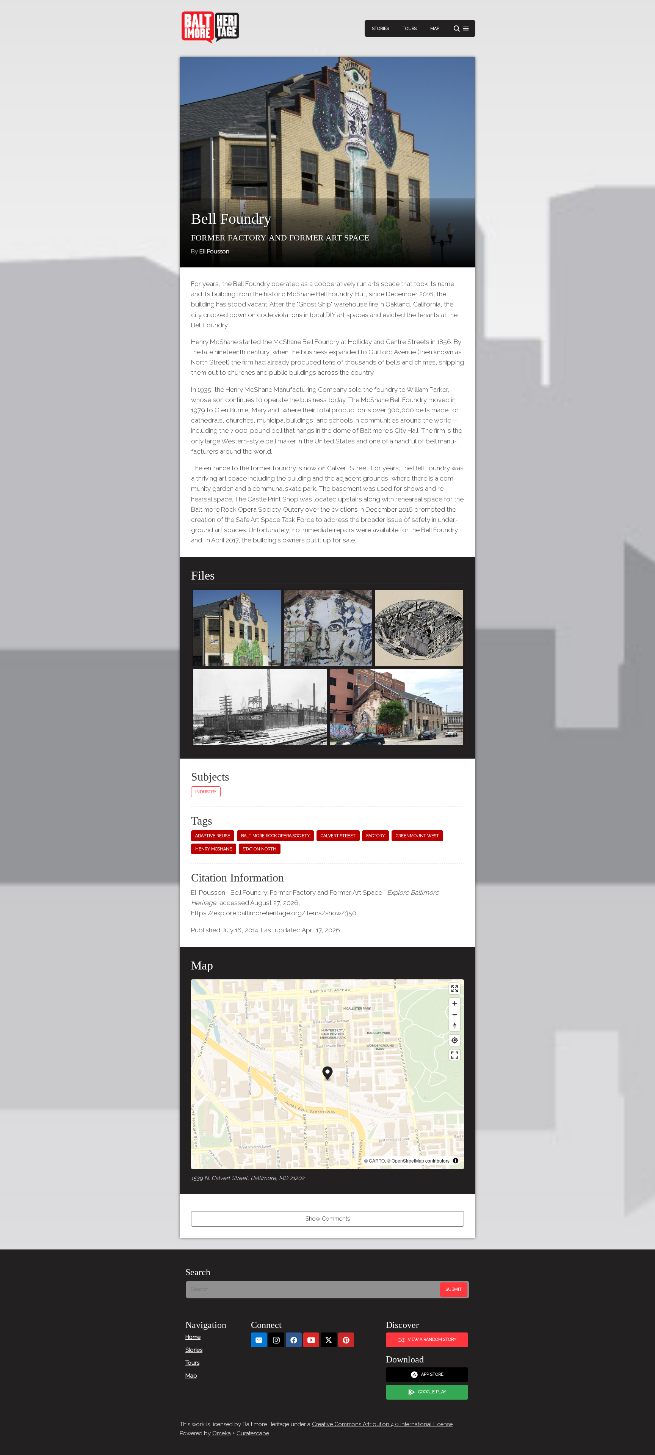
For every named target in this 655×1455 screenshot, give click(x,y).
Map (434, 28)
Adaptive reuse (212, 835)
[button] (461, 28)
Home (193, 1337)
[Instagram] (276, 1339)
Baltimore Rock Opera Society (275, 835)
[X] (329, 1339)
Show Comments (328, 1218)
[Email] (259, 1339)
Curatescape (253, 1433)
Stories (380, 28)
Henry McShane (213, 849)
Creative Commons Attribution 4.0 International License (382, 1424)
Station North (259, 849)
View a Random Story (432, 1339)
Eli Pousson (214, 251)
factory (375, 835)
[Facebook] (294, 1339)
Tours (410, 28)
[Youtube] (311, 1339)
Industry (205, 791)
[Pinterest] (346, 1339)
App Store (432, 1374)
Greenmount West (417, 835)
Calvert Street (338, 835)
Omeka (221, 1433)
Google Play (432, 1391)
